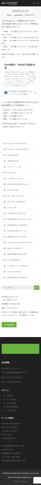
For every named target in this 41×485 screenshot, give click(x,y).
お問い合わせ (11, 410)
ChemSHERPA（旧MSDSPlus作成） (19, 242)
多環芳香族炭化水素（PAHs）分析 (19, 219)
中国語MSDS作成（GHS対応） (17, 237)
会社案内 (10, 396)
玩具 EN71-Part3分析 (15, 196)
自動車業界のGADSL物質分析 (17, 277)
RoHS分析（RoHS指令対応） (17, 143)
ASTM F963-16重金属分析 (16, 202)
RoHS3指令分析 (12, 155)
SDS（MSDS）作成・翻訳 (10, 457)
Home (9, 15)
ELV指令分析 (11, 172)
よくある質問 (11, 403)
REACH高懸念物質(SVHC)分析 (17, 184)
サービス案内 (11, 399)
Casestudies (18, 15)
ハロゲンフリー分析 (14, 167)
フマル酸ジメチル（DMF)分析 (17, 266)
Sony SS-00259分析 (14, 271)
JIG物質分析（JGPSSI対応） (17, 213)
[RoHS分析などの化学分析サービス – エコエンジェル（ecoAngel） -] (9, 3)
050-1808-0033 (12, 308)
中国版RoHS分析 (13, 161)
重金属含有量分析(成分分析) (17, 254)
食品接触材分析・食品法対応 (17, 225)
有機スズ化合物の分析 (15, 248)
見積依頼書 (10, 325)
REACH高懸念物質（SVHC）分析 (13, 446)
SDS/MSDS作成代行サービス (17, 231)
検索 (36, 288)
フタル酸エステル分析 (15, 178)
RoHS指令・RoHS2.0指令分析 (17, 149)
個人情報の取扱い (13, 407)
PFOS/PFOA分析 (13, 190)
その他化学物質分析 (14, 260)
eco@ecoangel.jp (8, 315)
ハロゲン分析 (11, 207)
